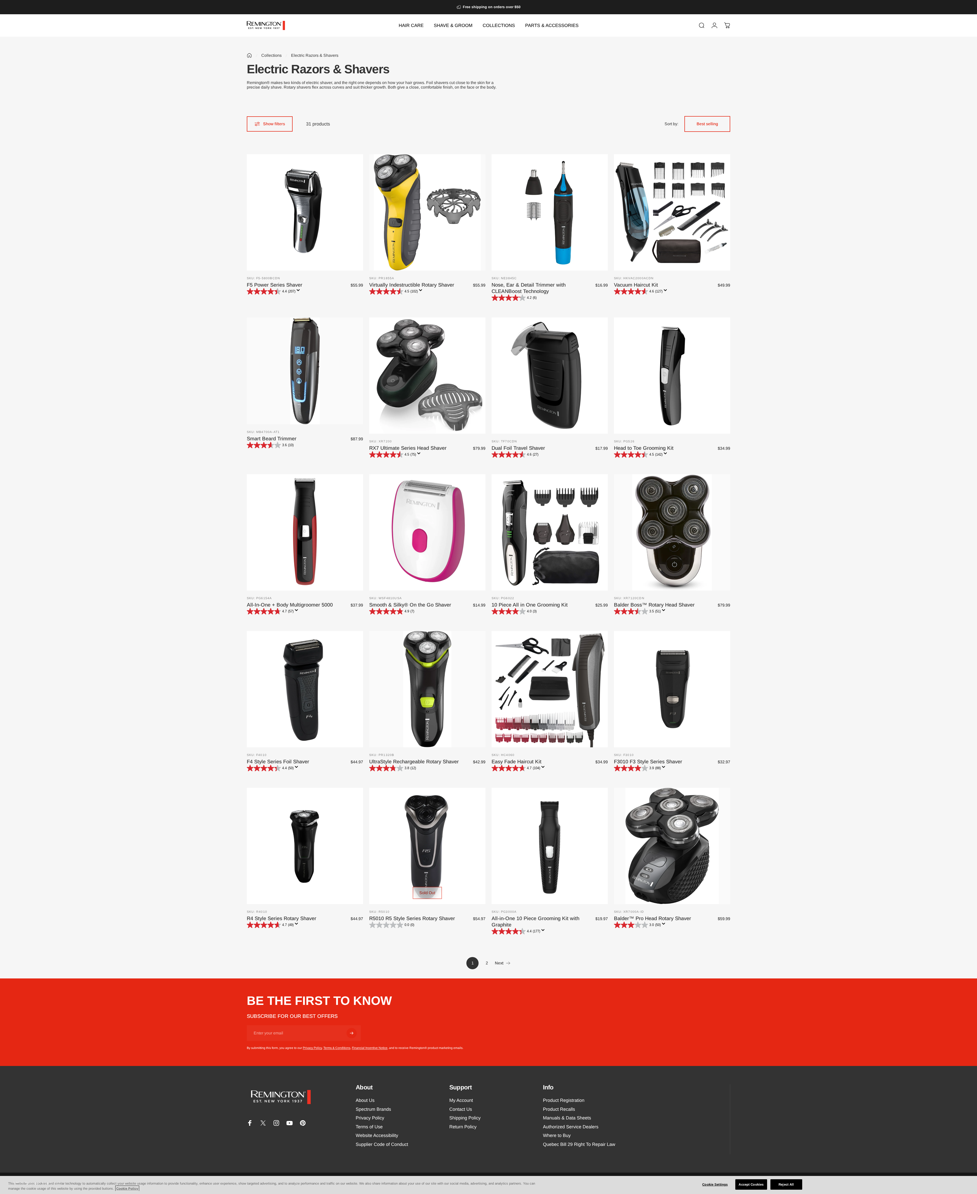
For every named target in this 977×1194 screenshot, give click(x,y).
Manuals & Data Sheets (567, 1117)
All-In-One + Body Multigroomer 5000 (290, 605)
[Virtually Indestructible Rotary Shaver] (427, 212)
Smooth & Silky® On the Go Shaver (410, 605)
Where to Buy (557, 1135)
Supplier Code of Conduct (382, 1144)
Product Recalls (559, 1109)
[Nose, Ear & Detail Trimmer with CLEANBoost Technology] (550, 212)
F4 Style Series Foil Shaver (278, 761)
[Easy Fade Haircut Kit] (550, 689)
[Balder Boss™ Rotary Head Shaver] (672, 532)
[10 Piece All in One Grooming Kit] (550, 532)
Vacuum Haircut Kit (636, 285)
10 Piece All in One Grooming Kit (530, 605)
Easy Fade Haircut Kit (516, 761)
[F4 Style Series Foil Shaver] (305, 689)
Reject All (786, 1184)
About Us (365, 1100)
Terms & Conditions (336, 1048)
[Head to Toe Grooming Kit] (672, 375)
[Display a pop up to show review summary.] (299, 292)
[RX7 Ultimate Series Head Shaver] (427, 375)
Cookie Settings (715, 1184)
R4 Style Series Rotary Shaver (281, 918)
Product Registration (563, 1100)
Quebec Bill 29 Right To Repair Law (579, 1144)
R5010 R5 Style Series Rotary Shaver (412, 918)
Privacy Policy (312, 1048)
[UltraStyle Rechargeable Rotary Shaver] (427, 689)
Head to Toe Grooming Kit (643, 448)
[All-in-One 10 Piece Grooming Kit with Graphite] (550, 846)
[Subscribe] (352, 1033)
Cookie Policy (127, 1188)
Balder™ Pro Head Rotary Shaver (652, 918)
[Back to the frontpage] (249, 55)
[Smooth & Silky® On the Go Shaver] (427, 532)
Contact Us (460, 1109)
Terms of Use (369, 1126)
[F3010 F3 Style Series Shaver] (672, 689)
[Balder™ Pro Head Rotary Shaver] (672, 846)
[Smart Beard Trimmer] (305, 370)
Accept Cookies (751, 1184)
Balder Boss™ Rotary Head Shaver (654, 605)
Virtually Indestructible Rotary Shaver (411, 285)
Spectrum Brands (373, 1109)
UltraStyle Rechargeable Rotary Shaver (414, 761)
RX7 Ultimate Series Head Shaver (408, 448)
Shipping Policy (465, 1117)
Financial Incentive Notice (369, 1048)
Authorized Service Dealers (570, 1126)
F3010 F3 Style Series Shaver (648, 761)
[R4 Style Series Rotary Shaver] (305, 846)
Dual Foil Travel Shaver (518, 448)
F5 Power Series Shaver (274, 285)
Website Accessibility (377, 1135)
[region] (488, 1185)
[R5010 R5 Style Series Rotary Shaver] (427, 846)
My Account (461, 1100)
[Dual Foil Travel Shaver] (550, 375)
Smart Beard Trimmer (271, 438)
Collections (271, 55)
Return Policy (463, 1126)
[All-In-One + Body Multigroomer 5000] (305, 532)
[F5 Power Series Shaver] (305, 212)
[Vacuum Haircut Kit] (672, 212)
